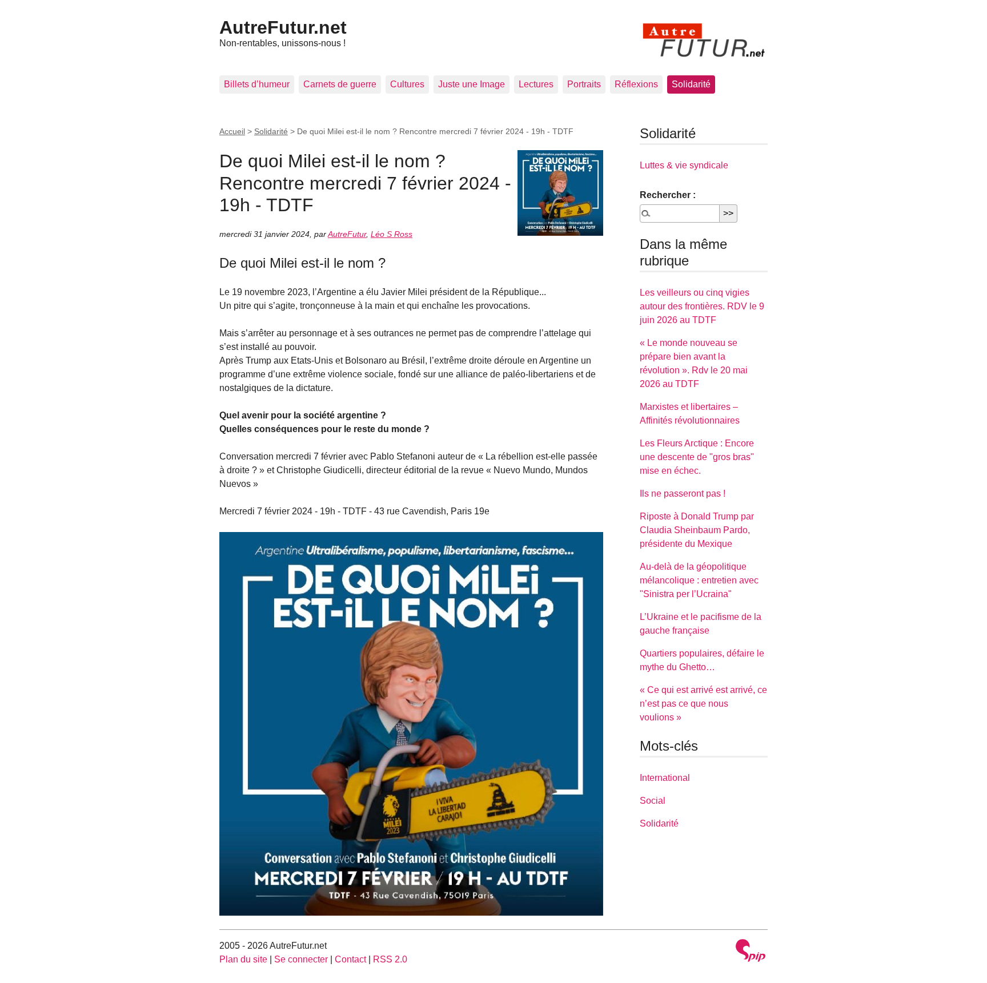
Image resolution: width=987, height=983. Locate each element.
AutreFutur (347, 234)
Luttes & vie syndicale (684, 165)
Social (652, 800)
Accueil (232, 131)
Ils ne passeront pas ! (682, 493)
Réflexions (636, 84)
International (665, 778)
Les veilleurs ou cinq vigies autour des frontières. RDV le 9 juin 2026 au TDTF (702, 306)
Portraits (584, 84)
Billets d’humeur (257, 84)
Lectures (536, 84)
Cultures (407, 84)
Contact (350, 959)
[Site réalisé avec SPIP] (750, 952)
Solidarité (691, 84)
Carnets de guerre (339, 84)
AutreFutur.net (283, 27)
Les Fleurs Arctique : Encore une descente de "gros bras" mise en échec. (697, 457)
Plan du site (243, 959)
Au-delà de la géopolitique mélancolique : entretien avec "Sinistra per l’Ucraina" (699, 580)
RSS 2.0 (390, 959)
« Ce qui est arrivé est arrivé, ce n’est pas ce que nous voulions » (703, 703)
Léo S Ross (391, 234)
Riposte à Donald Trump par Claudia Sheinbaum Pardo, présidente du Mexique (697, 530)
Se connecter (301, 959)
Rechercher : (668, 195)
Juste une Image (471, 84)
